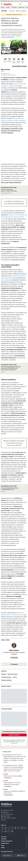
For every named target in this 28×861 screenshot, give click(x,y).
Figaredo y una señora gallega (13, 776)
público (3, 371)
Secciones (3, 836)
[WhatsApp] (9, 831)
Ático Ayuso (17, 1)
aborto (15, 677)
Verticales (3, 839)
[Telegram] (2, 831)
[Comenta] (9, 59)
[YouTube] (22, 828)
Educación (12, 11)
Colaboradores (5, 843)
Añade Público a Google (20, 66)
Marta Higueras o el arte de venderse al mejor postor (12, 783)
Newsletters (6, 812)
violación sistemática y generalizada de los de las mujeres (13, 278)
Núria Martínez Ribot (6, 193)
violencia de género (6, 677)
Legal (2, 845)
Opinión (8, 7)
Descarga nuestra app (6, 851)
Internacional (21, 7)
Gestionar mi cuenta (8, 810)
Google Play (8, 855)
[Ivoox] (12, 831)
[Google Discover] (5, 828)
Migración (23, 11)
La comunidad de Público (9, 818)
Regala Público (6, 816)
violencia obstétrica (6, 680)
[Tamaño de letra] (18, 59)
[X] (12, 828)
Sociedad (4, 11)
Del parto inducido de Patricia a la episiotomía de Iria (9, 488)
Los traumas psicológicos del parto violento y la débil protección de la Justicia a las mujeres (11, 368)
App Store (21, 855)
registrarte (14, 743)
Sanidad (18, 11)
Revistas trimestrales (6, 841)
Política (2, 7)
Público (6, 804)
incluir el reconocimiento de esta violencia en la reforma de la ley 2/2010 (14, 217)
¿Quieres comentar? (14, 735)
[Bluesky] (15, 828)
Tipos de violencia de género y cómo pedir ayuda (9, 190)
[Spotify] (5, 831)
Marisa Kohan (5, 69)
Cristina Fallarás (9, 795)
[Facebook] (9, 828)
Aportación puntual (8, 814)
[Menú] (1, 4)
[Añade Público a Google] (2, 828)
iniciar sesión (21, 741)
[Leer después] (14, 59)
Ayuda (4, 820)
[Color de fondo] (22, 59)
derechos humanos (12, 674)
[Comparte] (5, 59)
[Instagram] (18, 828)
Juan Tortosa (8, 786)
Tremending (14, 7)
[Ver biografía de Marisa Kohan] (14, 645)
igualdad (3, 674)
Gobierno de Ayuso (10, 1)
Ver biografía (14, 657)
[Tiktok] (25, 828)
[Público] (11, 4)
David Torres (8, 777)
